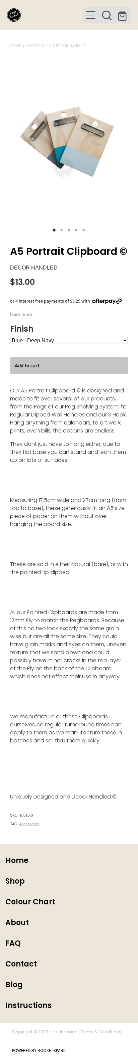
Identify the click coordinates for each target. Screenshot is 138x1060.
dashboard (64, 1032)
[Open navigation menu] (91, 15)
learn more (21, 314)
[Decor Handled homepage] (45, 15)
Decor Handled (71, 46)
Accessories (38, 46)
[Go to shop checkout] (123, 15)
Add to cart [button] (27, 365)
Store (15, 46)
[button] (107, 15)
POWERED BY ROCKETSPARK (39, 1051)
